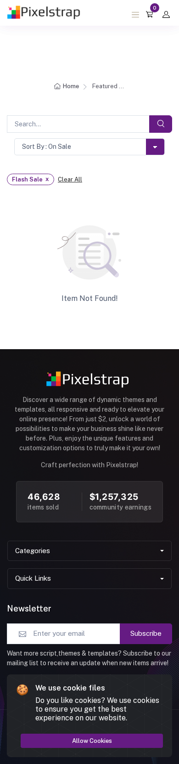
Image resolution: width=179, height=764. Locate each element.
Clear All (70, 179)
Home (71, 86)
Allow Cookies (92, 740)
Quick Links (33, 578)
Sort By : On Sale (46, 146)
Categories (32, 551)
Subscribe (146, 633)
